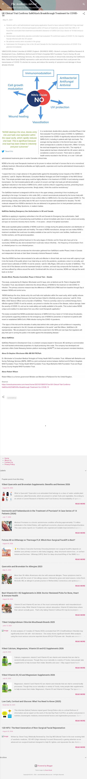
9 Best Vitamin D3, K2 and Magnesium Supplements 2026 (28, 675)
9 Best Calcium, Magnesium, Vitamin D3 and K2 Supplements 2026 (33, 648)
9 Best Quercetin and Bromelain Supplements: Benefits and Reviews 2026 (36, 484)
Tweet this (9, 151)
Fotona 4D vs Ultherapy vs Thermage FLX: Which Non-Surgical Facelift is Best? (38, 540)
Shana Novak (48, 770)
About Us (8, 460)
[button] (83, 14)
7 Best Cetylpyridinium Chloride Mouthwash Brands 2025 (28, 622)
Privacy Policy (10, 464)
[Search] (83, 4)
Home (7, 458)
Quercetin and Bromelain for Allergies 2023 (22, 566)
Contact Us (9, 462)
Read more (80, 504)
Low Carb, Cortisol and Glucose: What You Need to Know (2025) (31, 701)
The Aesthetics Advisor (24, 4)
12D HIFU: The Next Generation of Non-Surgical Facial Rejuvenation (33, 728)
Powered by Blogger (45, 766)
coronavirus (11, 398)
